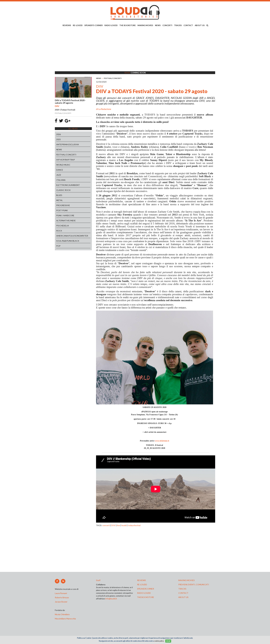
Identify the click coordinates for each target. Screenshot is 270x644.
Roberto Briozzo (62, 597)
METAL (59, 200)
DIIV (113, 525)
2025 (58, 139)
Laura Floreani (61, 593)
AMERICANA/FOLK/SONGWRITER (72, 236)
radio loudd (144, 593)
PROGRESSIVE (63, 205)
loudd (124, 525)
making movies (186, 580)
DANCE (59, 170)
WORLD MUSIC (63, 165)
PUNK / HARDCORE (65, 215)
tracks (182, 589)
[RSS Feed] (63, 581)
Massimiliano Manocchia (65, 618)
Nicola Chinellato (62, 614)
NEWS (158, 25)
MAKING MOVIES (145, 25)
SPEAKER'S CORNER (93, 25)
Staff (98, 580)
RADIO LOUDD (111, 25)
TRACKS (178, 25)
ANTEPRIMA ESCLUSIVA (67, 144)
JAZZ (58, 175)
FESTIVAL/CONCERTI (66, 154)
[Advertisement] (135, 49)
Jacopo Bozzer (61, 601)
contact (183, 593)
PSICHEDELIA (62, 225)
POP (58, 246)
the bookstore (145, 597)
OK (167, 641)
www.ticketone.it (162, 441)
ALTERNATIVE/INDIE (66, 220)
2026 (58, 134)
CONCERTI (167, 25)
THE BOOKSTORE (127, 25)
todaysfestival (134, 525)
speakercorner (145, 589)
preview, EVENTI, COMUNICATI (193, 584)
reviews (141, 580)
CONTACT (188, 25)
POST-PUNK (62, 210)
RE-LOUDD (78, 25)
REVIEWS (67, 25)
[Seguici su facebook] (57, 581)
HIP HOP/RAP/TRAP (65, 159)
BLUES (59, 195)
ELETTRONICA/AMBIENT (68, 185)
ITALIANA (61, 180)
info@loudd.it (111, 598)
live (118, 525)
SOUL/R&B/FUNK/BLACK (67, 241)
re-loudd (142, 584)
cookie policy (159, 641)
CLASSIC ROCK (63, 190)
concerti (106, 525)
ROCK (59, 230)
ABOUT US (200, 25)
